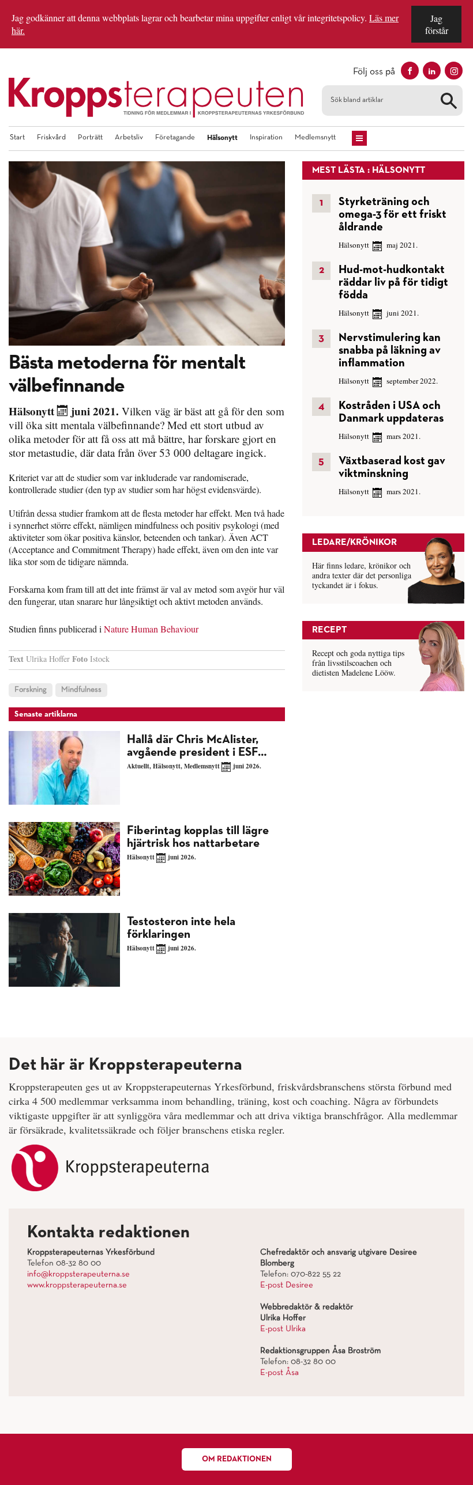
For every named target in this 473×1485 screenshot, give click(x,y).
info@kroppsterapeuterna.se (78, 1274)
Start (17, 137)
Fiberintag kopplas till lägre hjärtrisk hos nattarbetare (198, 837)
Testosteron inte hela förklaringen (181, 928)
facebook (410, 70)
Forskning (30, 690)
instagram (454, 70)
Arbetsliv (129, 137)
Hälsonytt (222, 138)
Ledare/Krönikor (354, 542)
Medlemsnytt (315, 137)
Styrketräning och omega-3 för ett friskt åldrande (392, 214)
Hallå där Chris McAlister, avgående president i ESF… (197, 746)
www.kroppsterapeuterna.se (77, 1285)
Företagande (175, 137)
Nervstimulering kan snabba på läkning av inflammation (390, 350)
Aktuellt (138, 766)
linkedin (432, 70)
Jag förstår (436, 24)
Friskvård (51, 137)
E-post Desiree (286, 1285)
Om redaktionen (237, 1459)
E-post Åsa (279, 1373)
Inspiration (266, 137)
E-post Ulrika (283, 1329)
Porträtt (90, 137)
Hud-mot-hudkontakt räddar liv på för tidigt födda (393, 282)
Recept (329, 630)
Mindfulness (81, 690)
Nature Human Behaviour (151, 629)
